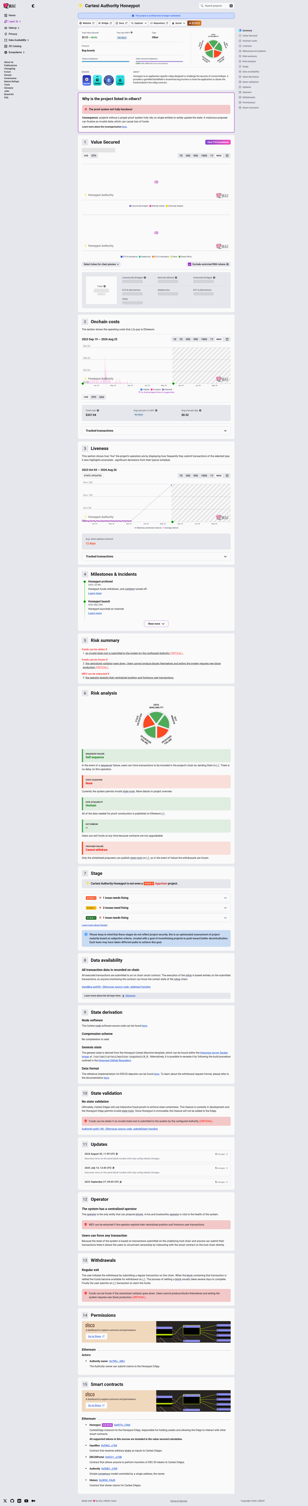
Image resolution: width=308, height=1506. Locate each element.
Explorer (139, 23)
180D (204, 155)
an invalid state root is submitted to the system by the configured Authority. (134, 657)
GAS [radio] (101, 401)
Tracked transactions (99, 434)
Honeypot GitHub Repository (114, 1064)
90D (195, 155)
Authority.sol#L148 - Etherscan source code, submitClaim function (120, 1132)
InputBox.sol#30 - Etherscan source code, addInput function (116, 990)
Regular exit (90, 1274)
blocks (139, 1218)
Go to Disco (94, 1340)
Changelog (9, 68)
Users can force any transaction (104, 1239)
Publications (10, 65)
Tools (7, 85)
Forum (7, 72)
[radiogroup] (90, 155)
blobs (128, 1454)
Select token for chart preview (100, 264)
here (124, 126)
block (190, 1279)
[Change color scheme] (33, 6)
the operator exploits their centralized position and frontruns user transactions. (130, 681)
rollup (188, 979)
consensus (104, 1477)
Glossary (8, 88)
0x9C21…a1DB (113, 1460)
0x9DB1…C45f (109, 1472)
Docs (121, 23)
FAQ (6, 97)
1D (174, 343)
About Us (8, 62)
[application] (156, 372)
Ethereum (130, 999)
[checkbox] (189, 264)
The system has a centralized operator (109, 1213)
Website (87, 23)
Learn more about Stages (94, 929)
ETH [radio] (94, 155)
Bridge (105, 23)
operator (91, 1218)
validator (130, 592)
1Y (211, 155)
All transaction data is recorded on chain (110, 974)
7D (181, 155)
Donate (8, 75)
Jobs (6, 91)
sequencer (106, 769)
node (98, 1029)
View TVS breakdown (218, 142)
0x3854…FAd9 (107, 1484)
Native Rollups (11, 81)
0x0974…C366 (122, 1428)
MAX (219, 155)
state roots (129, 795)
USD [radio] (86, 155)
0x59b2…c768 (109, 1449)
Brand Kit (9, 94)
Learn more (95, 597)
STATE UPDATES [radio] (93, 479)
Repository (159, 23)
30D (188, 155)
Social (178, 23)
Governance (10, 78)
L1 (217, 769)
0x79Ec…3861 (117, 1365)
